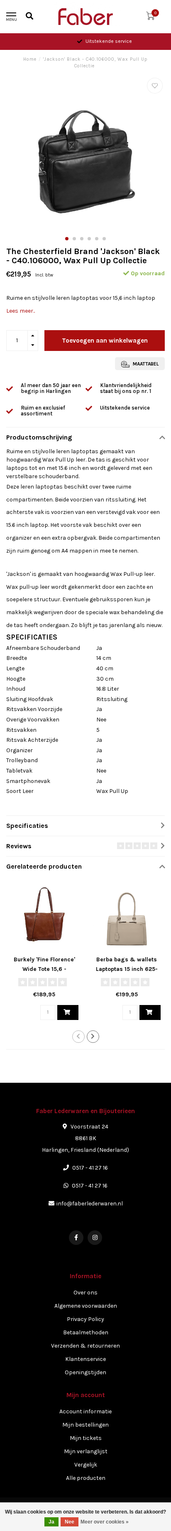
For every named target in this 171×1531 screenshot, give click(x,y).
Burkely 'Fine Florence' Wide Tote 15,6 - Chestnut (44, 969)
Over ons (85, 1292)
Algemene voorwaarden (85, 1305)
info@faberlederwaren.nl (89, 1203)
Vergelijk (85, 1464)
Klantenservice (85, 1359)
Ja (51, 1522)
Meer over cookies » (105, 1522)
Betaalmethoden (85, 1332)
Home (30, 59)
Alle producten (85, 1478)
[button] (66, 238)
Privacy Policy (85, 1319)
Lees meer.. (20, 310)
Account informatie (85, 1411)
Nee (69, 1522)
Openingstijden (85, 1372)
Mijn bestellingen (85, 1424)
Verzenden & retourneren (85, 1345)
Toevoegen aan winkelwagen (105, 340)
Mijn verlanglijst (85, 1451)
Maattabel (145, 364)
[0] (150, 18)
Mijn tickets (86, 1438)
